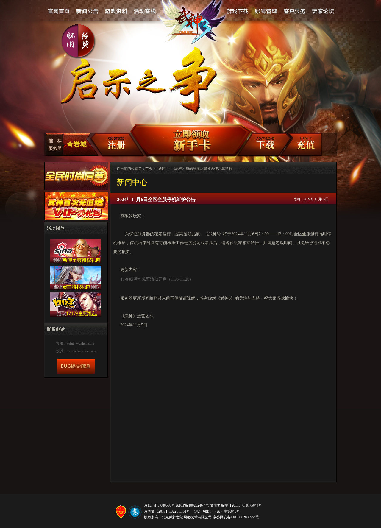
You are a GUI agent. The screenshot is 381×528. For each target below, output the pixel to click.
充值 (305, 145)
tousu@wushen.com (81, 351)
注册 (112, 145)
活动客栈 (145, 11)
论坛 (323, 11)
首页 (148, 168)
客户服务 (294, 11)
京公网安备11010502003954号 (236, 517)
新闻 (161, 168)
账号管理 (265, 11)
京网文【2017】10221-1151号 (167, 511)
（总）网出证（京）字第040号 (216, 511)
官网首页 (59, 11)
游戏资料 (116, 11)
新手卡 (188, 140)
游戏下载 (237, 11)
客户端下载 (265, 145)
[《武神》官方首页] (192, 24)
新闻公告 (87, 11)
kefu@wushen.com (80, 343)
